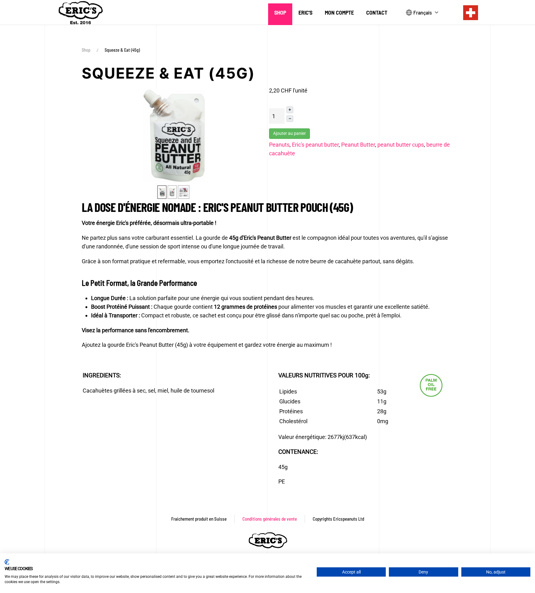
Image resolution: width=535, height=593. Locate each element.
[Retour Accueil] (80, 12)
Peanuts (279, 144)
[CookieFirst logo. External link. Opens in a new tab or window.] (7, 562)
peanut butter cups (400, 144)
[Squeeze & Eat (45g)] (174, 135)
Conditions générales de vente (269, 519)
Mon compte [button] (339, 12)
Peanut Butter (358, 144)
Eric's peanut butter (315, 144)
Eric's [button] (305, 12)
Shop (280, 12)
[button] (422, 12)
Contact (376, 12)
